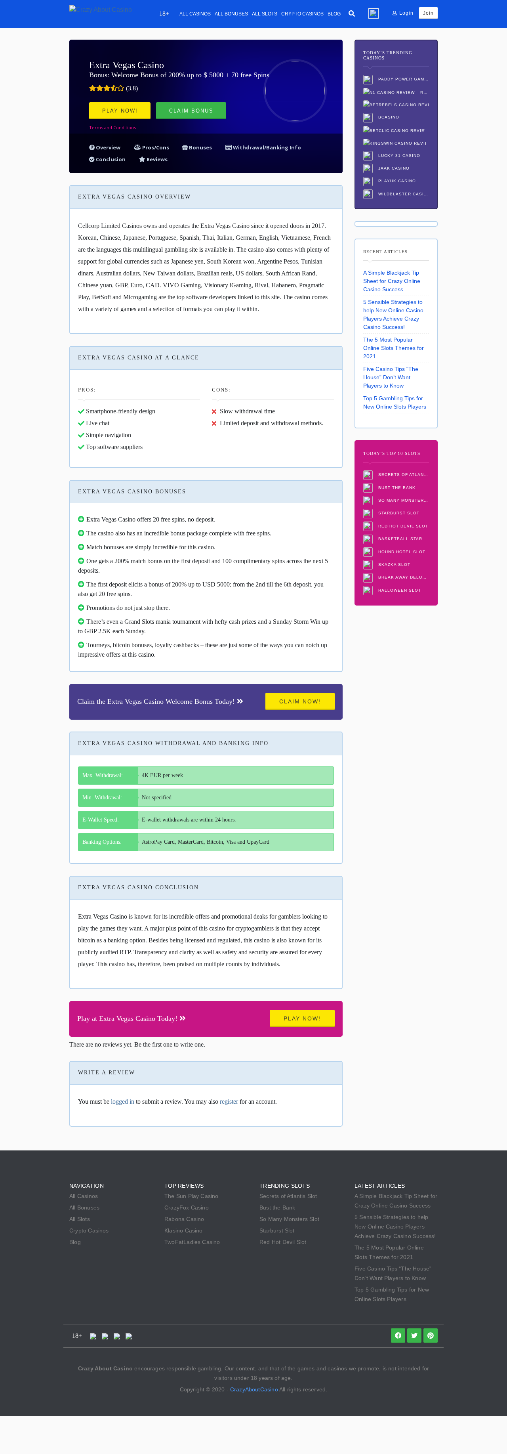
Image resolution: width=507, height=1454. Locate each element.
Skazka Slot (393, 564)
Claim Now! (300, 701)
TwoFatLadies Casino (192, 1242)
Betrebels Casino (396, 105)
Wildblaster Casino (403, 194)
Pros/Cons (155, 147)
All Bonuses (231, 14)
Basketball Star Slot (403, 539)
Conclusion (110, 159)
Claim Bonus (191, 111)
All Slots (264, 14)
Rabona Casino (184, 1219)
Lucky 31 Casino (398, 155)
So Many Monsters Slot (403, 500)
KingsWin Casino (396, 143)
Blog (334, 14)
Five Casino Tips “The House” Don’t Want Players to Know (390, 377)
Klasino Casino (183, 1230)
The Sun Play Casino (191, 1196)
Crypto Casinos (302, 14)
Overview (107, 147)
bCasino (388, 117)
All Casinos (195, 14)
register (229, 1101)
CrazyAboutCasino (254, 1389)
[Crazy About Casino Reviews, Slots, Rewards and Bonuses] (100, 9)
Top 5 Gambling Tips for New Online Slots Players (394, 402)
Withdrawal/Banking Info (266, 147)
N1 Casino (424, 92)
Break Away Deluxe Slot (403, 577)
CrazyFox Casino (186, 1207)
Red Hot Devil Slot (402, 526)
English (373, 13)
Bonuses (200, 147)
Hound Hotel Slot (401, 552)
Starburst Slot (398, 513)
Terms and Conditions (112, 127)
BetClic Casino (396, 130)
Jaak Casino (393, 168)
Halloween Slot (399, 590)
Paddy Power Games (403, 79)
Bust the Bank (396, 487)
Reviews (156, 159)
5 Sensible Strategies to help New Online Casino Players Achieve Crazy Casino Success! (393, 314)
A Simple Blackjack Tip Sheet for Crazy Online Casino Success (391, 280)
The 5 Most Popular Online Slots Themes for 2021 (393, 347)
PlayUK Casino (396, 181)
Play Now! (120, 111)
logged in (122, 1101)
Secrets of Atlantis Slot (403, 474)
